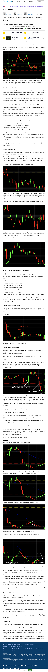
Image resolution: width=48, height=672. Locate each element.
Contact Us (21, 644)
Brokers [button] (19, 1)
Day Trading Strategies (14, 6)
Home (7, 6)
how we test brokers (19, 44)
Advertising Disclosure (18, 646)
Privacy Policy (15, 644)
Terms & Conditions (7, 644)
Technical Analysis (22, 6)
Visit (30, 670)
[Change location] (4, 6)
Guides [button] (30, 1)
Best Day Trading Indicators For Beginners (35, 6)
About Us (27, 644)
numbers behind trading (40, 3)
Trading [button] (25, 1)
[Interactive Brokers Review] (25, 670)
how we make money (29, 3)
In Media (32, 644)
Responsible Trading (7, 646)
